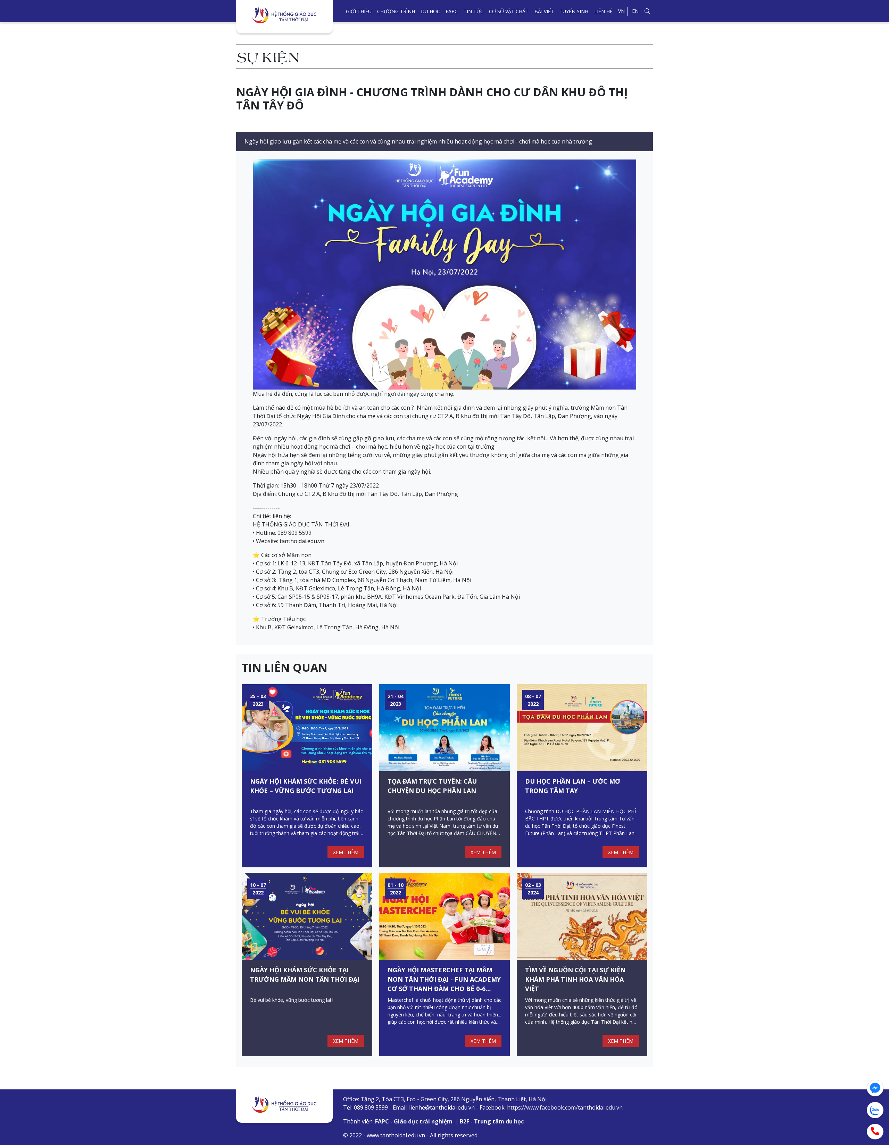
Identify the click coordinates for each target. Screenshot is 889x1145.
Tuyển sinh (573, 11)
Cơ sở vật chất (509, 11)
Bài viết (544, 11)
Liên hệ (603, 11)
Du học (430, 11)
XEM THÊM (345, 852)
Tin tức (473, 11)
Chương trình (396, 11)
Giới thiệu (359, 11)
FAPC (452, 11)
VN (621, 11)
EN (635, 11)
